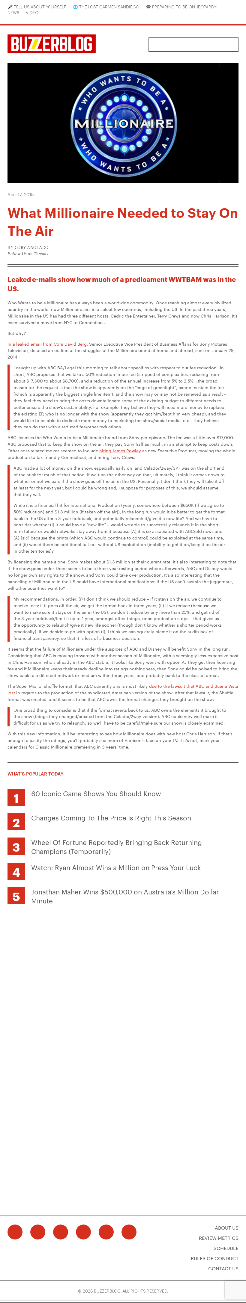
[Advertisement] (123, 952)
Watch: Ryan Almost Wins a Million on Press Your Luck (116, 867)
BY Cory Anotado (28, 247)
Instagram (28, 17)
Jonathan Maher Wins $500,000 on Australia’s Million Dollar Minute (125, 896)
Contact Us (223, 1268)
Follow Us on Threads (28, 253)
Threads (18, 17)
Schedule (226, 1248)
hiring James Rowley (120, 451)
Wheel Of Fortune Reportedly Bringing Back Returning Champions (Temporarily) (116, 846)
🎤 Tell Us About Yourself (37, 6)
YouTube (36, 17)
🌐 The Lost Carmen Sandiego (106, 6)
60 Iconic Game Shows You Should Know (96, 793)
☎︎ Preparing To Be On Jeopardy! (182, 6)
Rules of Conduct (214, 1258)
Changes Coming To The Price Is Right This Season (111, 817)
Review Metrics (218, 1238)
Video (32, 12)
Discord (45, 17)
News (13, 12)
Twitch (54, 17)
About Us (226, 1228)
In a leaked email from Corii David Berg (47, 344)
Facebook (10, 17)
